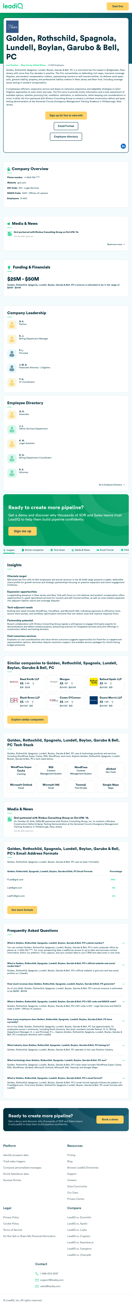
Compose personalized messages (22, 1167)
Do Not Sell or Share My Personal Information (29, 1236)
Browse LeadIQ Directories (83, 1167)
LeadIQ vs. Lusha (77, 1230)
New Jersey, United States (33, 65)
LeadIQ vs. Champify (79, 1255)
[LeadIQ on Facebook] (119, 1300)
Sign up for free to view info (66, 115)
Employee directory (66, 136)
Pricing (71, 1155)
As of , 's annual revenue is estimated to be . (64, 987)
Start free (117, 6)
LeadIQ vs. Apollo (77, 1223)
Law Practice (97, 1050)
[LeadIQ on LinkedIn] (124, 1300)
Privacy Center (76, 1199)
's (64, 1005)
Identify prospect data (15, 1155)
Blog (69, 1161)
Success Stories (12, 1180)
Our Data (72, 1192)
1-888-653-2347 (49, 1273)
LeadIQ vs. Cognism (78, 1236)
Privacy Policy (11, 1217)
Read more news (114, 244)
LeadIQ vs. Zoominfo (79, 1217)
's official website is (62, 968)
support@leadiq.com (52, 1280)
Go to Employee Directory (110, 485)
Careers (71, 1180)
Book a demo (110, 1119)
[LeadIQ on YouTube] (127, 1300)
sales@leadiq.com (50, 1286)
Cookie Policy (11, 1223)
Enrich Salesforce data (16, 1174)
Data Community (77, 1186)
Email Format (66, 126)
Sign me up (22, 531)
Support (71, 1174)
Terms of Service (12, 1230)
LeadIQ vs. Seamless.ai (80, 1242)
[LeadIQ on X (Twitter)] (121, 1300)
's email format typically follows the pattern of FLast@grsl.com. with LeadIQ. (65, 1083)
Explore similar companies (27, 719)
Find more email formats (71, 1085)
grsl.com (99, 971)
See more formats (22, 910)
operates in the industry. (60, 1047)
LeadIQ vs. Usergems (79, 1248)
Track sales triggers (14, 1161)
